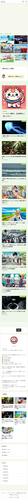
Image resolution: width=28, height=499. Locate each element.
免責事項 (11, 494)
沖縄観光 (5, 455)
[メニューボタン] (26, 1)
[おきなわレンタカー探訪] (3, 1)
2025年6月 (5, 466)
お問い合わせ (16, 494)
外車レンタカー (7, 449)
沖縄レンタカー (7, 452)
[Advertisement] (14, 18)
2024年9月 (5, 481)
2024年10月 (5, 478)
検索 (19, 330)
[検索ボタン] (23, 1)
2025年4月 (5, 472)
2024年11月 (5, 475)
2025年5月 (5, 469)
